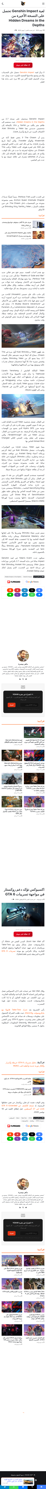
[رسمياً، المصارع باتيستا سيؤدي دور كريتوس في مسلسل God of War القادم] (12, 778)
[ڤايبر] (17, 595)
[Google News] (32, 582)
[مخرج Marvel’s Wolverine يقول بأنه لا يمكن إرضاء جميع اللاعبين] (12, 755)
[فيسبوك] (39, 590)
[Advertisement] (23, 101)
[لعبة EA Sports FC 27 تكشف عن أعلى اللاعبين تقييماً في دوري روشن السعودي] (34, 732)
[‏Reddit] (10, 590)
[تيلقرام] (25, 595)
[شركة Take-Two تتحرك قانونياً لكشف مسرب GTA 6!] (34, 801)
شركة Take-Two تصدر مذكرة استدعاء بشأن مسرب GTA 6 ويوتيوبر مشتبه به (34, 788)
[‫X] (32, 590)
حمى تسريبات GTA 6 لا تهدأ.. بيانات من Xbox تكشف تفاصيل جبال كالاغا (12, 811)
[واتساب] (32, 595)
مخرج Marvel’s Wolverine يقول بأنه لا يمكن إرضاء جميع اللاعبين (13, 765)
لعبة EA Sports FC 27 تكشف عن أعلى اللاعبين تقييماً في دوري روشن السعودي (34, 742)
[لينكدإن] (25, 590)
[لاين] (10, 595)
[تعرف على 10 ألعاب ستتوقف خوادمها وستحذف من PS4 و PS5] (38, 225)
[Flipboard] (13, 581)
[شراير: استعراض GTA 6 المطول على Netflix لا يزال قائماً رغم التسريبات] (34, 755)
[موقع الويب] (26, 679)
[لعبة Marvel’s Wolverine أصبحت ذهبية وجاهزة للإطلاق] (12, 732)
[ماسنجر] (39, 595)
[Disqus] (23, 848)
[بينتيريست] (17, 590)
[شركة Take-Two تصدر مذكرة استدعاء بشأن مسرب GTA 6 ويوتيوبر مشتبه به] (34, 778)
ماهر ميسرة (23, 664)
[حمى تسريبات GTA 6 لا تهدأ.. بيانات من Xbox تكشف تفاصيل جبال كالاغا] (12, 801)
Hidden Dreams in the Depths (30, 122)
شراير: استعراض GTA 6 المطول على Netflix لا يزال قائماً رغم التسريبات (34, 765)
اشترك (12, 705)
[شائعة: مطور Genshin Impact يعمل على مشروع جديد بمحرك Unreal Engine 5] (38, 235)
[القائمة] (43, 4)
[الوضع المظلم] (3, 4)
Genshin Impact (27, 72)
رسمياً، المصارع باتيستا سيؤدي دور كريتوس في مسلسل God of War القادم (12, 788)
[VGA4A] (23, 3)
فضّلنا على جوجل (21, 65)
